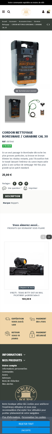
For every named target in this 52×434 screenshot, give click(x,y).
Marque (6, 203)
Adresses (6, 378)
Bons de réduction (10, 381)
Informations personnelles (14, 369)
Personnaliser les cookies (34, 417)
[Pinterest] (26, 183)
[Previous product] (48, 24)
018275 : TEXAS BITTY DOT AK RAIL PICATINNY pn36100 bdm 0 (26, 294)
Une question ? (15, 188)
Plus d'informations (11, 417)
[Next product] (49, 24)
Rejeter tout (26, 424)
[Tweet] (20, 183)
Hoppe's (14, 203)
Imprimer (33, 188)
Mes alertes (7, 384)
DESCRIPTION (12, 196)
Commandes (7, 372)
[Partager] (14, 183)
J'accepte (26, 430)
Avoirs (5, 375)
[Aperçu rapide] (46, 246)
